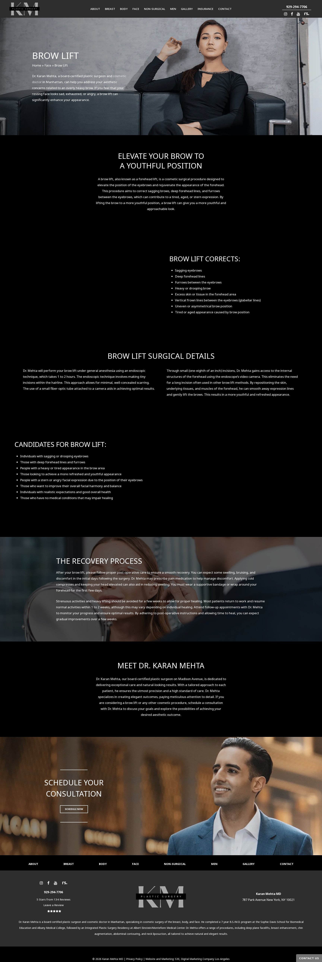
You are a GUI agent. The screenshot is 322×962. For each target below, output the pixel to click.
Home (36, 65)
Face (47, 65)
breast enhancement (283, 928)
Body (103, 864)
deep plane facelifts (258, 928)
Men (214, 864)
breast (177, 922)
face (197, 922)
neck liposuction (156, 934)
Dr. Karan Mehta (28, 922)
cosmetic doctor (97, 922)
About (33, 864)
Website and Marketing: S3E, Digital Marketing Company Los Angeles (188, 959)
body (185, 922)
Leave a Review (53, 905)
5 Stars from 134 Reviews (53, 899)
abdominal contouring (126, 934)
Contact (286, 864)
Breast (69, 864)
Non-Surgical (175, 864)
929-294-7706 (296, 7)
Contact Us (309, 958)
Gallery (249, 864)
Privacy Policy (134, 959)
